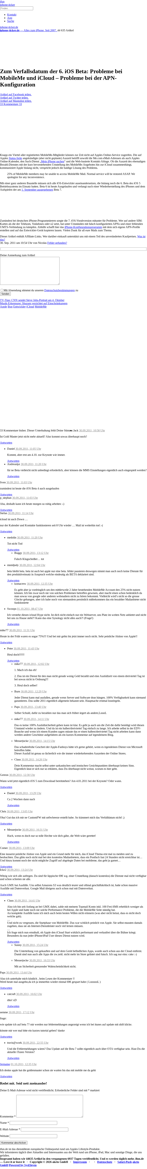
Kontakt (11, 14)
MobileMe (41, 306)
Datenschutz (104, 1161)
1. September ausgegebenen (37, 189)
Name (4, 1122)
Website (4, 1135)
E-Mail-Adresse (10, 1129)
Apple (3, 306)
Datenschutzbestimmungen (59, 290)
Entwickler (19, 306)
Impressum (80, 1161)
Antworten (6, 442)
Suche (10, 21)
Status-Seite (15, 158)
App (9, 17)
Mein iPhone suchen (52, 161)
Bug (10, 306)
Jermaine (5, 1064)
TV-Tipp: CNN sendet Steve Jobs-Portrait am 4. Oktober (32, 300)
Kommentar (8, 1116)
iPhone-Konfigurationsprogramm (83, 227)
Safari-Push (124, 1161)
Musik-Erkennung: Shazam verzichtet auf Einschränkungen (33, 303)
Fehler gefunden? (57, 242)
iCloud (30, 306)
